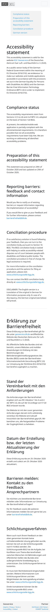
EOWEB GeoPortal (42, 609)
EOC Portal (43, 607)
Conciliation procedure (23, 28)
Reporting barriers (21, 24)
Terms (18, 607)
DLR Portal (35, 607)
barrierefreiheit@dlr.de (17, 218)
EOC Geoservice (21, 60)
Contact (15, 609)
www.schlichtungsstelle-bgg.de (20, 274)
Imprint (5, 607)
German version (20, 32)
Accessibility (7, 609)
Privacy (11, 607)
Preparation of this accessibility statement (23, 19)
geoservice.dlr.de (22, 334)
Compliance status (21, 14)
